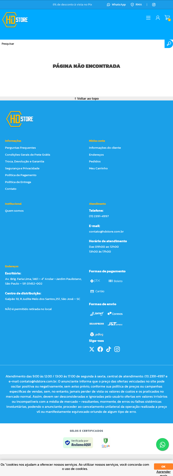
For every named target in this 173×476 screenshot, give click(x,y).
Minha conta (97, 141)
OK (163, 466)
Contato (10, 188)
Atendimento (97, 204)
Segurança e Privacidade (22, 168)
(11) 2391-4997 (99, 216)
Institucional (13, 204)
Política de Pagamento (20, 174)
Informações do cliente (105, 147)
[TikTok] (108, 349)
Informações (13, 141)
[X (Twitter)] (92, 349)
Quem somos (14, 210)
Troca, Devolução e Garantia (24, 161)
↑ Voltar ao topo (86, 98)
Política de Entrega (18, 181)
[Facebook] (100, 349)
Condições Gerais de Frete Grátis (27, 154)
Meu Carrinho (167, 17)
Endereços (96, 154)
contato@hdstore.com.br (106, 231)
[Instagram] (154, 5)
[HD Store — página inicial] (23, 119)
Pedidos (95, 161)
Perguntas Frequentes (20, 147)
